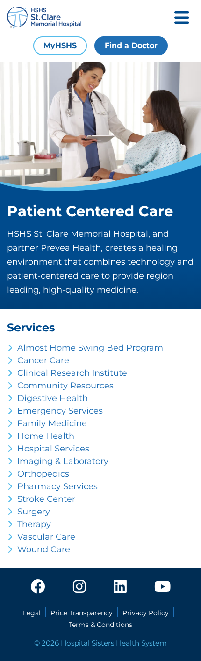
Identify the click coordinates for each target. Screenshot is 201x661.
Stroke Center (46, 499)
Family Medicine (52, 423)
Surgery (33, 511)
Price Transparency (81, 613)
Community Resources (65, 385)
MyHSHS (60, 45)
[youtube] (162, 587)
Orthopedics (43, 474)
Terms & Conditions (100, 624)
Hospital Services (53, 448)
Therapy (34, 524)
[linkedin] (120, 587)
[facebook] (37, 587)
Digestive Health (52, 398)
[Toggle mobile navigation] (181, 18)
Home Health (45, 436)
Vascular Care (46, 537)
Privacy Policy (145, 613)
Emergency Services (60, 411)
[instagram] (79, 587)
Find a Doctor (131, 45)
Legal (32, 613)
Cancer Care (43, 360)
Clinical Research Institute (72, 373)
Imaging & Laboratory (62, 461)
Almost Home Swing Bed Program (90, 348)
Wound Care (43, 549)
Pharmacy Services (57, 486)
